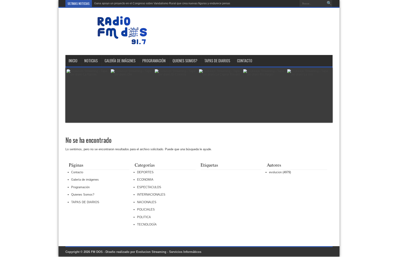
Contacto (244, 61)
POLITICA (144, 217)
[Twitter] (288, 3)
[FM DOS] (122, 43)
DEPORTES (145, 172)
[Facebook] (283, 3)
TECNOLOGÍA (147, 224)
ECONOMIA (145, 179)
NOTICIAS (91, 61)
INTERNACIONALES (151, 194)
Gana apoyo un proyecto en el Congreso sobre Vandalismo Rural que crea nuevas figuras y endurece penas (162, 3)
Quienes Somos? (185, 61)
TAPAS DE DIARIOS (217, 61)
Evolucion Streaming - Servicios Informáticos (168, 252)
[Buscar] (329, 3)
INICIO (73, 61)
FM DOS (97, 252)
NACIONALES (146, 202)
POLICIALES (146, 209)
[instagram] (294, 3)
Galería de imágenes (120, 61)
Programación (154, 61)
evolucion (275, 172)
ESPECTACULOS (149, 187)
